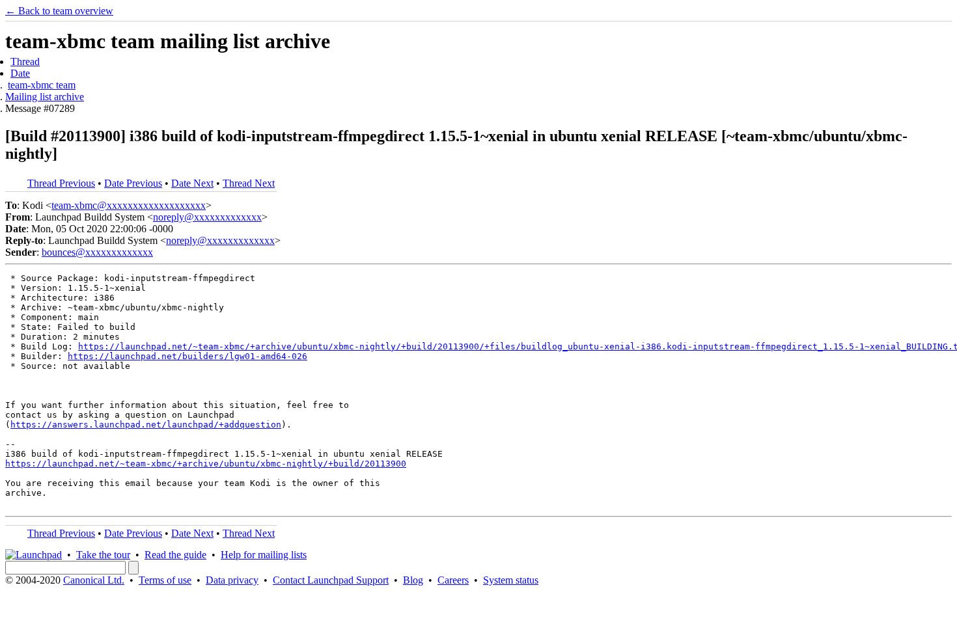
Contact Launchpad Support (331, 580)
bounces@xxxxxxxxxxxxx (97, 252)
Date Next (192, 183)
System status (510, 580)
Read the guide (175, 554)
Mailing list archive (44, 96)
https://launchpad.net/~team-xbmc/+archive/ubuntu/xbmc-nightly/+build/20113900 (205, 463)
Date (20, 73)
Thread (25, 61)
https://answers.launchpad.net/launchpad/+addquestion (145, 424)
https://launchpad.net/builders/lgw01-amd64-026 (187, 356)
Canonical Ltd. (93, 580)
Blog (413, 580)
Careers (453, 580)
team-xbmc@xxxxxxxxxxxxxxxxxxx (128, 205)
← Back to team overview (59, 10)
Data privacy (232, 580)
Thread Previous (61, 183)
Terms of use (165, 580)
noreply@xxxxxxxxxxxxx (207, 217)
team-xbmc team (42, 84)
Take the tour (103, 554)
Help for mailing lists (264, 554)
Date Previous (133, 183)
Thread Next (249, 183)
